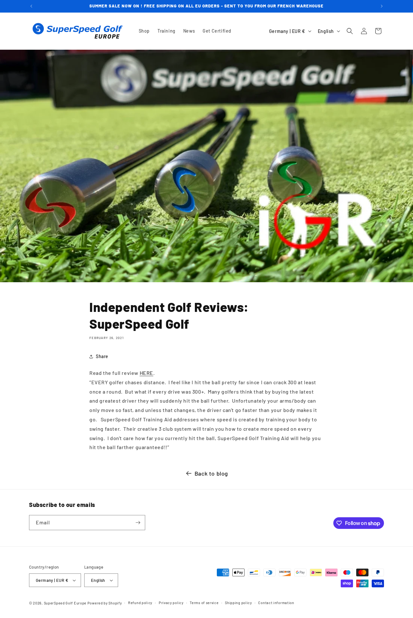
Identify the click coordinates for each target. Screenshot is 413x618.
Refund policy (140, 603)
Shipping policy (238, 603)
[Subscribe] (138, 522)
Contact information (276, 603)
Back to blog (211, 473)
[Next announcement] (382, 6)
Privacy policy (171, 603)
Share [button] (102, 356)
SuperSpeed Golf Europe (65, 603)
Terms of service (204, 603)
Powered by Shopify (104, 603)
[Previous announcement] (31, 6)
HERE (146, 373)
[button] (350, 31)
